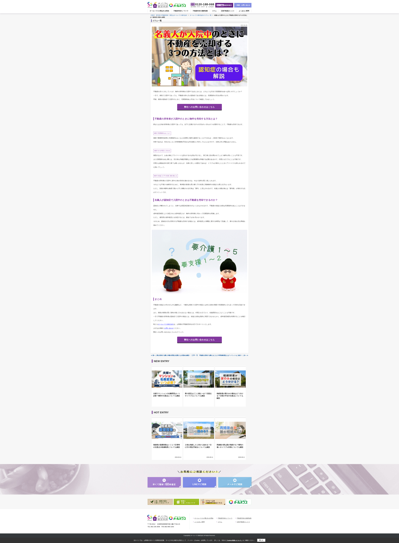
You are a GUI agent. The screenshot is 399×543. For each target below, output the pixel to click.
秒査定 (224, 5)
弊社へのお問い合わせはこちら (199, 107)
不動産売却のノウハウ (181, 11)
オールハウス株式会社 (166, 324)
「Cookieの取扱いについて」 (234, 540)
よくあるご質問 (244, 11)
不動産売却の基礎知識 (200, 11)
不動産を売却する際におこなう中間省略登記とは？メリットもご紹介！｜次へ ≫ (223, 355)
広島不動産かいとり (227, 11)
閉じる (261, 540)
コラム (214, 11)
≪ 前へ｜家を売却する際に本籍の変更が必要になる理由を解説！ (170, 355)
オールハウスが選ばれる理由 (159, 11)
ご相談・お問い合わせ (243, 5)
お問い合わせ (169, 328)
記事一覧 (195, 355)
